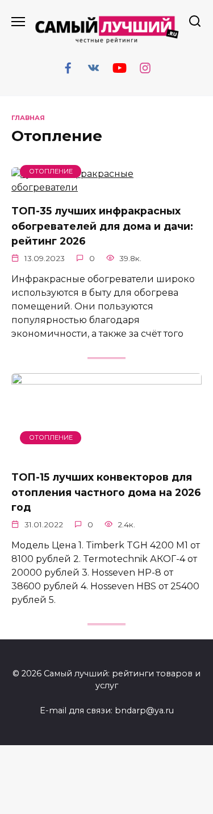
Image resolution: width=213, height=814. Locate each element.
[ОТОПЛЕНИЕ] (106, 187)
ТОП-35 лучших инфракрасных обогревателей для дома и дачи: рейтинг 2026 (102, 226)
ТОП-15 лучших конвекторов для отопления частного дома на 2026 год (106, 492)
